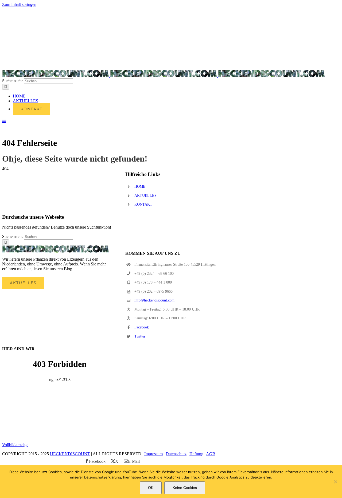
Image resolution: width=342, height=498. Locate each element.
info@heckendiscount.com (154, 300)
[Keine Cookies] (335, 481)
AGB (210, 454)
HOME (139, 187)
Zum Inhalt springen (19, 4)
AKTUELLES (145, 196)
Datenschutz (176, 454)
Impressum (153, 454)
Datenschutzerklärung (102, 477)
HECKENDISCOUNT (70, 454)
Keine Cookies (185, 487)
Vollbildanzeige (15, 444)
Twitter (139, 336)
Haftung (196, 454)
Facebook (141, 327)
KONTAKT (143, 204)
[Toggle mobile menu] (4, 121)
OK (150, 487)
